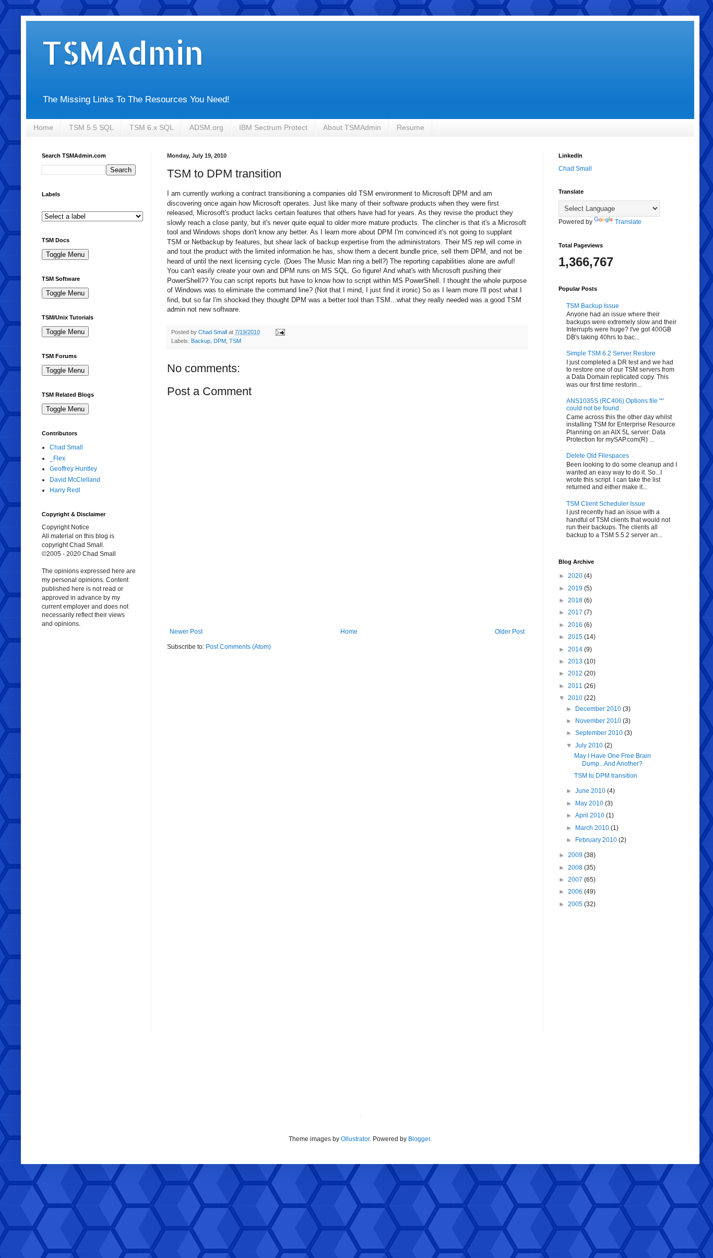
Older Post (510, 631)
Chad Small (66, 447)
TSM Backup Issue (592, 306)
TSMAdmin (123, 52)
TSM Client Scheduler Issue (605, 503)
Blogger (419, 1139)
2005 (576, 904)
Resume (410, 127)
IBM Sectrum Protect (273, 127)
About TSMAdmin (352, 127)
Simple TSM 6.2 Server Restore (611, 353)
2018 (576, 600)
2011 (576, 686)
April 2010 (590, 815)
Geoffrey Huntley (73, 468)
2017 (576, 612)
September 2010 (599, 733)
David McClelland (75, 479)
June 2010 (591, 790)
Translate (628, 222)
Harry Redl (65, 490)
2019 (576, 588)
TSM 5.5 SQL (91, 127)
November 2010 (599, 721)
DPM (219, 341)
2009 (576, 855)
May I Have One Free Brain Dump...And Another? (612, 759)
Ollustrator (355, 1139)
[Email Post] (280, 332)
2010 (576, 698)
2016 (576, 624)
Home (43, 127)
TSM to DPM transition (605, 775)
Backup (200, 341)
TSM (235, 341)
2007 (576, 879)
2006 (576, 891)
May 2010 (590, 803)
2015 (576, 636)
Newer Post (186, 631)
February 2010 (597, 840)
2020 (576, 575)
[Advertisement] (94, 696)
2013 (576, 661)
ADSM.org (206, 127)
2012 (576, 673)
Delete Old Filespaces (597, 455)
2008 (576, 867)
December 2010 (599, 709)
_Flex (57, 458)
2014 (576, 649)
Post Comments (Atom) (238, 646)
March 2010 (593, 828)
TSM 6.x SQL (151, 127)
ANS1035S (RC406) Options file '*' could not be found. (615, 404)
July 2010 (589, 745)
